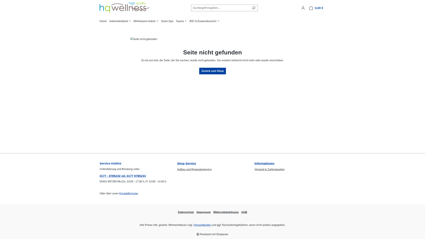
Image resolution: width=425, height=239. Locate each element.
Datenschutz (186, 212)
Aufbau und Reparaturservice (194, 169)
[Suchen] (253, 8)
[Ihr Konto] (303, 8)
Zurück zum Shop (212, 71)
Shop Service (186, 163)
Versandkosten (202, 225)
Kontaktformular (128, 193)
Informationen (264, 163)
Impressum (204, 212)
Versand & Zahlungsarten (270, 169)
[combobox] (220, 8)
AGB (244, 212)
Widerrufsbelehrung (226, 212)
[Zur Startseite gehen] (124, 7)
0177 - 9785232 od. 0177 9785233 (123, 176)
